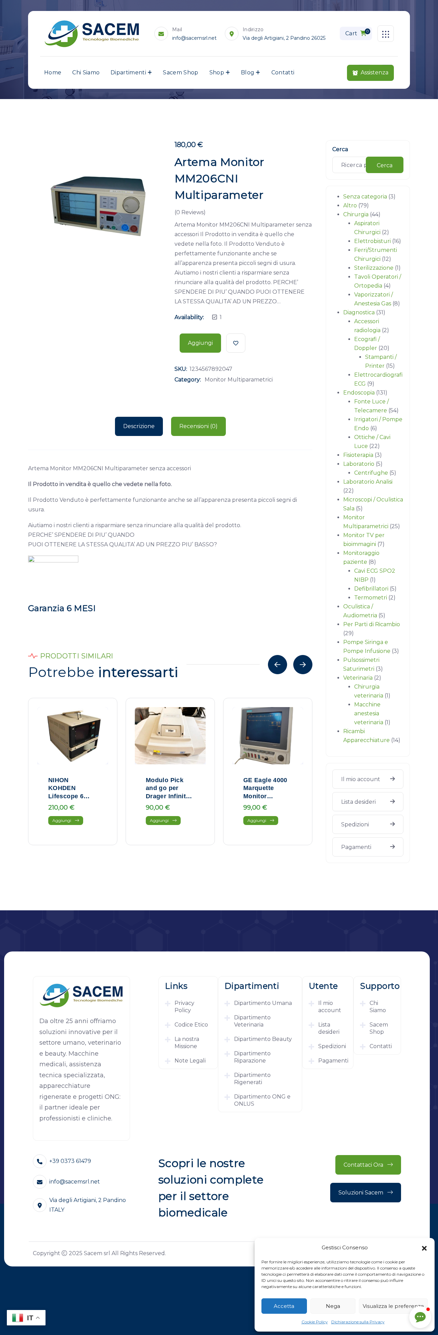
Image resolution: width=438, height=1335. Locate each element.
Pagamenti (356, 847)
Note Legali (190, 1060)
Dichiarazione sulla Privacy (358, 1321)
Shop (216, 72)
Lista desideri (358, 802)
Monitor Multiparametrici (239, 379)
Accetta (284, 1306)
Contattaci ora (364, 1165)
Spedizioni (355, 824)
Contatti (283, 72)
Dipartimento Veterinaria (252, 1021)
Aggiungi (200, 343)
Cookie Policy (314, 1321)
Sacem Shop (180, 72)
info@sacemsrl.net (194, 38)
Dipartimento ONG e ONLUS (262, 1100)
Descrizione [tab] (139, 426)
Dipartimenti (128, 72)
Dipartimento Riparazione (252, 1057)
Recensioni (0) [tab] (198, 426)
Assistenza (374, 72)
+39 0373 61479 (70, 1161)
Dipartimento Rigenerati (252, 1078)
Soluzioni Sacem (361, 1192)
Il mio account (360, 779)
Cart (357, 33)
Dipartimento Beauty (263, 1039)
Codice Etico (191, 1024)
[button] (424, 1247)
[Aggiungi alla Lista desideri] (235, 343)
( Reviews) (190, 212)
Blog (247, 72)
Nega (333, 1306)
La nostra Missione (187, 1042)
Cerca (340, 149)
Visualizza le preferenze (393, 1306)
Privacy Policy (184, 1007)
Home (52, 72)
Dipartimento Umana (263, 1003)
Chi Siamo (86, 72)
